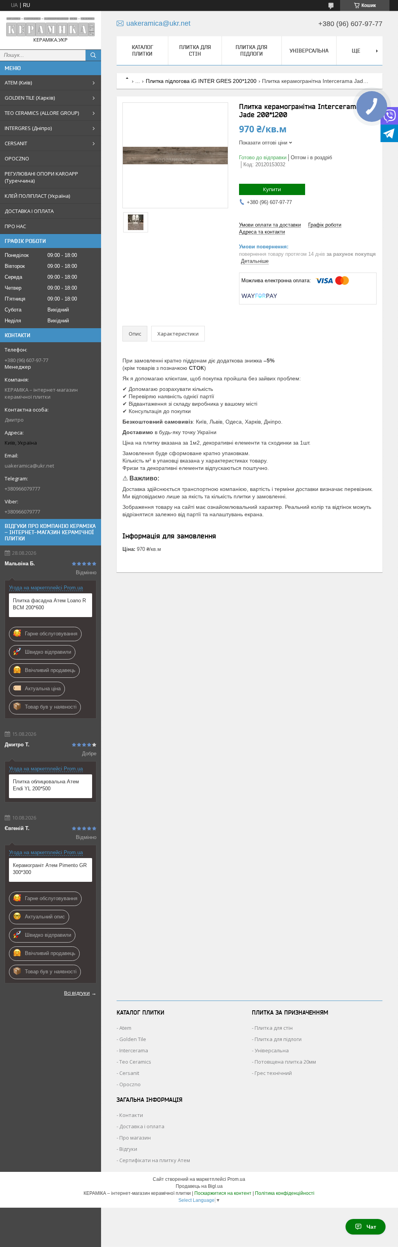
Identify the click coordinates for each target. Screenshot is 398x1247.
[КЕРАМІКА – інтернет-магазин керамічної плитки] (50, 27)
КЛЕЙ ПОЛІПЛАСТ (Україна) (37, 195)
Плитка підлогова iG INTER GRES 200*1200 (201, 81)
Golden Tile (132, 1039)
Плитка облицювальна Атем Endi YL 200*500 (46, 785)
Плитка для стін (195, 50)
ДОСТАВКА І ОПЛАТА (29, 211)
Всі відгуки (77, 992)
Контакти (131, 1115)
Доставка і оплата (141, 1126)
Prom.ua (236, 1179)
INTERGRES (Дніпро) (28, 128)
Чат (371, 1227)
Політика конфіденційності (284, 1193)
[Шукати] (93, 55)
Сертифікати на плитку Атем (154, 1160)
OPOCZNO (17, 158)
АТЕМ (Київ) (18, 82)
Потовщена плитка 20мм (285, 1061)
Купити (272, 189)
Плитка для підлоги (251, 50)
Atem (125, 1027)
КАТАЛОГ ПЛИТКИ (142, 50)
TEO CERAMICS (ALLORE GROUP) (42, 112)
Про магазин (135, 1137)
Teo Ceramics (135, 1061)
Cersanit (129, 1072)
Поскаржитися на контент (222, 1193)
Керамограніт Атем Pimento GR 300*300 (50, 868)
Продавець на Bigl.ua (199, 1186)
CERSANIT (16, 143)
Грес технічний (273, 1072)
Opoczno (130, 1084)
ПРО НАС (15, 226)
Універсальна (309, 50)
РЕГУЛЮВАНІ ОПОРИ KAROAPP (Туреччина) (41, 177)
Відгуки (128, 1148)
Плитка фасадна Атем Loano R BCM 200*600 (49, 604)
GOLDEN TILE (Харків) (30, 97)
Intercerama (133, 1050)
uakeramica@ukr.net (29, 465)
